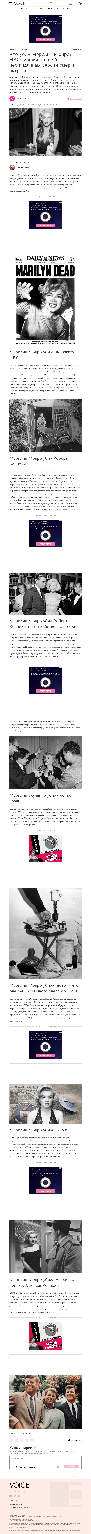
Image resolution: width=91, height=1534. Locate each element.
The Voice (19, 3)
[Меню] (10, 3)
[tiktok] (15, 1496)
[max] (19, 1496)
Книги (57, 105)
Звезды (12, 49)
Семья (51, 105)
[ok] (10, 1496)
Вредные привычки (21, 105)
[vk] (15, 1491)
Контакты (13, 1501)
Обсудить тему (76, 99)
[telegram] (19, 1491)
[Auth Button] (80, 3)
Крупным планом (22, 49)
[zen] (24, 1491)
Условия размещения (16, 1504)
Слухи (32, 105)
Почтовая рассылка (70, 3)
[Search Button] (75, 3)
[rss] (10, 1491)
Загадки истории (41, 105)
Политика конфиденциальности (19, 1507)
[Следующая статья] (45, 1474)
